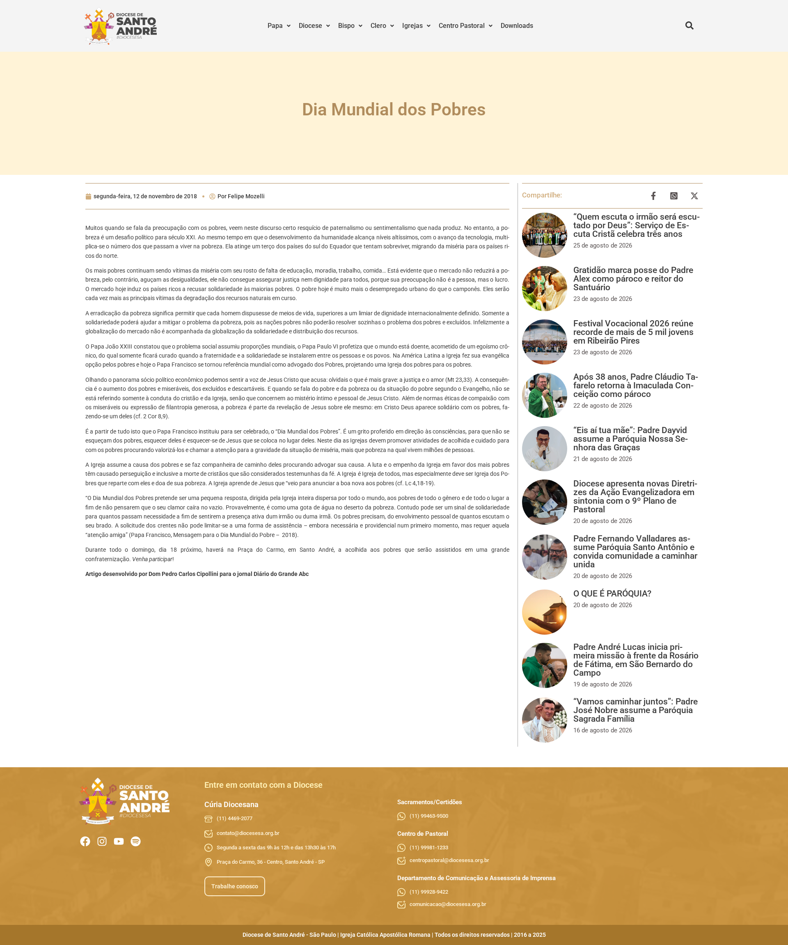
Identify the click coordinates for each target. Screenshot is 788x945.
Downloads (517, 26)
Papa (275, 26)
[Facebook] (85, 841)
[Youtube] (118, 841)
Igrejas (412, 26)
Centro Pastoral (462, 26)
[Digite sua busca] (689, 25)
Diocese (310, 26)
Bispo (346, 26)
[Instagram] (102, 841)
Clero (378, 26)
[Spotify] (135, 841)
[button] (279, 25)
